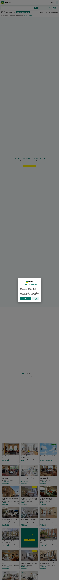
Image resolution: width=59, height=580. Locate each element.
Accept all (25, 298)
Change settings (36, 298)
